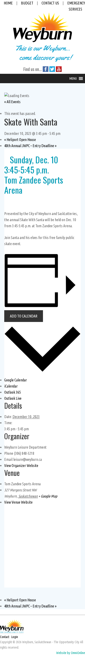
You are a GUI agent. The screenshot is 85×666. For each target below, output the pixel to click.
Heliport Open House (20, 139)
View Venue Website (18, 502)
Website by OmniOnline (70, 653)
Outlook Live (12, 398)
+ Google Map (47, 496)
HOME (8, 3)
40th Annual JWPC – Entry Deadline (30, 146)
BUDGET (27, 3)
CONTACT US (50, 3)
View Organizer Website (21, 465)
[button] (73, 78)
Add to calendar (23, 316)
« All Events (12, 102)
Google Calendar (15, 380)
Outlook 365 (12, 392)
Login (14, 637)
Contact (4, 637)
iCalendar (11, 386)
